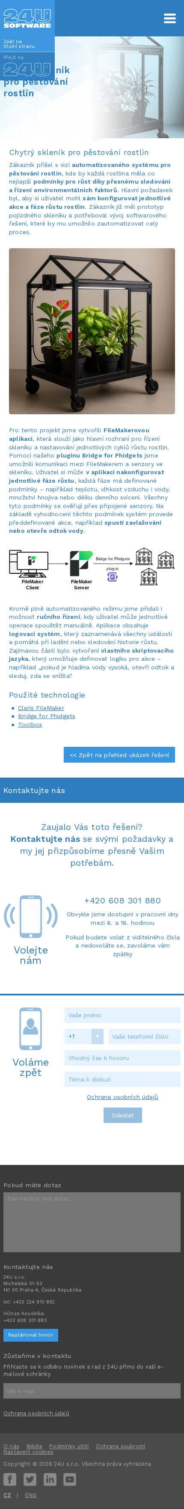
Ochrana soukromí (120, 1446)
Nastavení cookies (28, 1452)
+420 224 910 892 (34, 1302)
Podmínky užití (69, 1446)
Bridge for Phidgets (46, 716)
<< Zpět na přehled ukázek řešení (119, 755)
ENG (31, 1495)
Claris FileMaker (41, 707)
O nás (11, 1446)
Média (34, 1446)
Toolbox (30, 724)
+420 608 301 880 (122, 901)
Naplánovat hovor (30, 1335)
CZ (7, 1495)
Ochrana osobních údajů (122, 1096)
